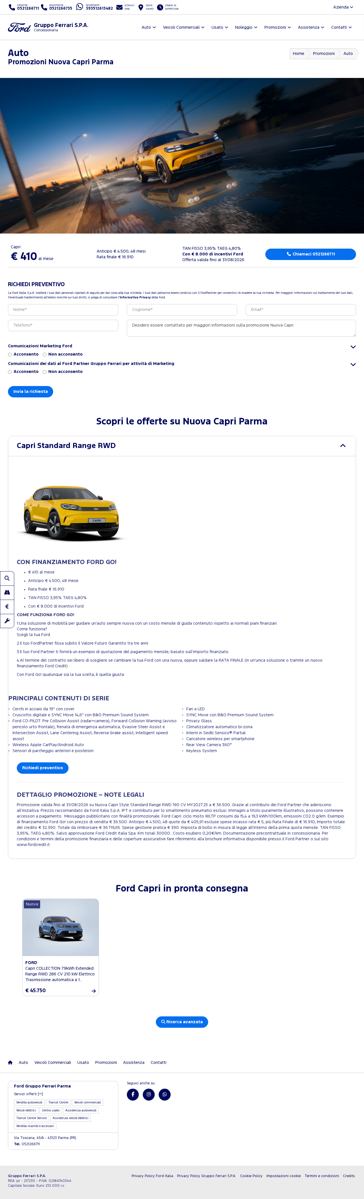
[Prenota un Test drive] (7, 592)
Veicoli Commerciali (52, 1062)
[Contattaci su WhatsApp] (165, 1095)
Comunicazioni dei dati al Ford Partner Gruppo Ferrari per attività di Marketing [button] (91, 364)
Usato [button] (217, 27)
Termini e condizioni (322, 1176)
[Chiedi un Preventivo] (7, 607)
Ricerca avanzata (184, 1022)
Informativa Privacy (135, 297)
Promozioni (324, 53)
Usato (83, 1062)
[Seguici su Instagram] (149, 1095)
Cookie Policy (251, 1176)
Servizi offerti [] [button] (28, 1094)
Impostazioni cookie (283, 1176)
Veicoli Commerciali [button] (181, 27)
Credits (349, 1176)
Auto (348, 53)
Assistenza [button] (308, 27)
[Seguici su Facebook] (133, 1095)
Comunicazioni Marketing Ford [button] (40, 346)
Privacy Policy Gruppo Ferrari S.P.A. (206, 1176)
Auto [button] (146, 27)
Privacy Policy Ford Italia (152, 1176)
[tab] (182, 446)
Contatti (158, 1062)
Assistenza (133, 1062)
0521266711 (27, 1144)
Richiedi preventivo (42, 768)
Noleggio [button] (244, 27)
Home (298, 53)
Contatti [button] (339, 27)
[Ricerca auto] (7, 578)
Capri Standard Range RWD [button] (66, 446)
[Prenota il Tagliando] (7, 621)
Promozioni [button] (275, 27)
